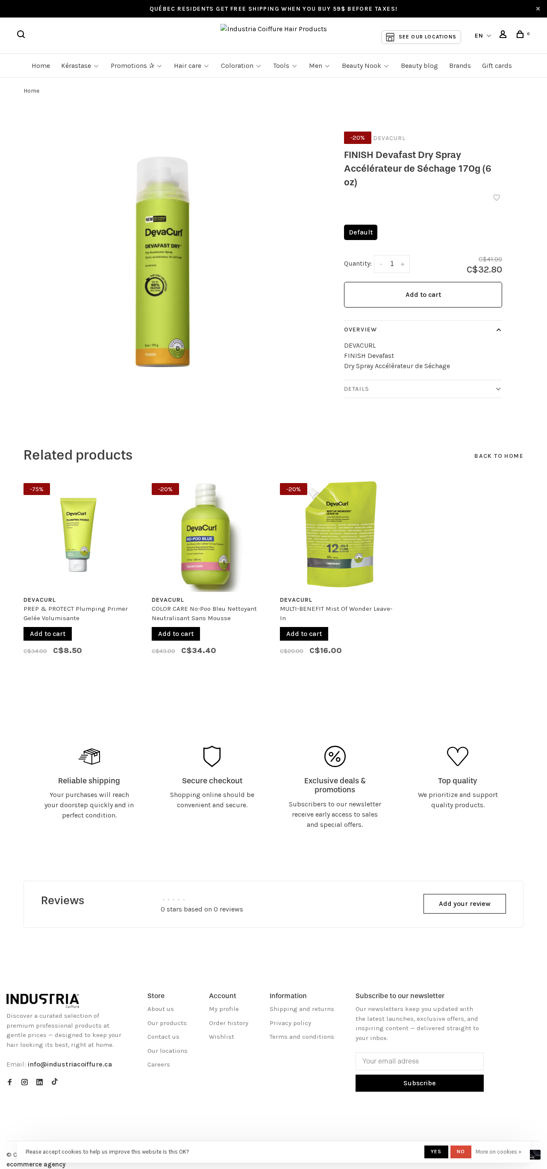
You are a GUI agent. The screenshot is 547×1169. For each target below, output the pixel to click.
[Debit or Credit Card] (533, 1157)
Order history (228, 1023)
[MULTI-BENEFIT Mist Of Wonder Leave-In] (337, 534)
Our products (167, 1023)
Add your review (465, 903)
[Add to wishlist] (496, 198)
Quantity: (358, 263)
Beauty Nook (361, 66)
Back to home (498, 456)
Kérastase (76, 66)
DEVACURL (389, 138)
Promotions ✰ (133, 66)
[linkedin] (39, 1083)
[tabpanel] (81, 573)
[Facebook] (9, 1083)
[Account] (504, 35)
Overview (360, 329)
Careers (158, 1064)
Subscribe (419, 1083)
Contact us (163, 1036)
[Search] (22, 35)
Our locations (167, 1051)
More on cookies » (498, 1151)
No (461, 1151)
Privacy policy (290, 1023)
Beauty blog (419, 66)
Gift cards (497, 66)
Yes (436, 1151)
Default (361, 232)
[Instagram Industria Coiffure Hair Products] (24, 1083)
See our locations (427, 37)
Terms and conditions (302, 1036)
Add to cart (423, 294)
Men (315, 66)
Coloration (237, 66)
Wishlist (221, 1036)
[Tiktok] (54, 1083)
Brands (460, 66)
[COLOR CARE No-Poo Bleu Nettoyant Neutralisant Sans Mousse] (209, 534)
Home (41, 66)
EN (479, 35)
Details (356, 389)
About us (160, 1009)
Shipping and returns (302, 1009)
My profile (224, 1009)
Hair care (187, 66)
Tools (281, 66)
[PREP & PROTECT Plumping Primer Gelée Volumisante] (81, 534)
